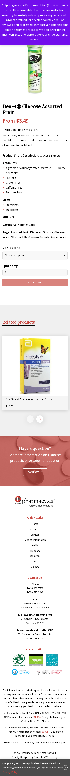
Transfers (35, 550)
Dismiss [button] (35, 39)
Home (35, 523)
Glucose (48, 232)
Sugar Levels (58, 237)
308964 (37, 717)
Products (35, 529)
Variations (11, 247)
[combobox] (35, 255)
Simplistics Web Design (46, 757)
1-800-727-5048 (35, 592)
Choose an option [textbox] (14, 255)
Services (35, 534)
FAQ (35, 561)
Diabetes (36, 232)
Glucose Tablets (38, 237)
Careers (35, 566)
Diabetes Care (26, 225)
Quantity (10, 266)
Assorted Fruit (20, 232)
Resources (35, 555)
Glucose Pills (19, 237)
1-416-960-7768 (35, 588)
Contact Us (35, 472)
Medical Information (35, 539)
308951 (46, 731)
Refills (35, 545)
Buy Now (37, 367)
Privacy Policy (10, 772)
